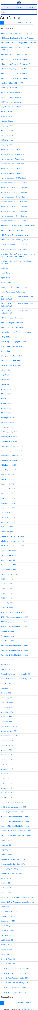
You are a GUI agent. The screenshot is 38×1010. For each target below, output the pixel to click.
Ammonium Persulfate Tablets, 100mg (16, 332)
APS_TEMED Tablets (9, 337)
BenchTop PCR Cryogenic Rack (13, 342)
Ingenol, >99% (6, 840)
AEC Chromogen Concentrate (12, 318)
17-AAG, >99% (6, 389)
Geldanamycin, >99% (9, 726)
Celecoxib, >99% (7, 527)
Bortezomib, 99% (7, 475)
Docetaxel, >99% (7, 631)
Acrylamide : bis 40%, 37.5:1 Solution (14, 221)
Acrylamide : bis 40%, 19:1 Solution (14, 202)
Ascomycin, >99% (7, 418)
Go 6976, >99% (6, 793)
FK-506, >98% (6, 684)
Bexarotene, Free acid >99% (12, 446)
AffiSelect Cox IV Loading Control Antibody (17, 33)
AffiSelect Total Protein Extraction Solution (18, 226)
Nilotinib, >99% (6, 945)
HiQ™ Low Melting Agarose (11, 102)
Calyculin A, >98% (8, 513)
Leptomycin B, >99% (9, 907)
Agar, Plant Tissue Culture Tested (14, 287)
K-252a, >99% (6, 878)
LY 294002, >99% (7, 926)
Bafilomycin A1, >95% (9, 432)
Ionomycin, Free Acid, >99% (11, 874)
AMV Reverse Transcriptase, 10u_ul (14, 235)
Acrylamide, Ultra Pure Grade (12, 150)
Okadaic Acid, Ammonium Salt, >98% (15, 968)
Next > (20, 23)
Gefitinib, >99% (7, 712)
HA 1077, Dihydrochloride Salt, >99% (15, 817)
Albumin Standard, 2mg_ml (12, 230)
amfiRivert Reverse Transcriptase (14, 244)
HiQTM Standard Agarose (11, 93)
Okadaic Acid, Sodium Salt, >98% (13, 987)
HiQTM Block (6, 370)
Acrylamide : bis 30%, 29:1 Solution (14, 183)
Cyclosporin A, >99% (9, 565)
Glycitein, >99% (7, 764)
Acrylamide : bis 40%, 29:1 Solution (14, 207)
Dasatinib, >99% (7, 603)
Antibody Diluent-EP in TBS (12, 88)
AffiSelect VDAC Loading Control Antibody (17, 38)
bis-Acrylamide (7, 351)
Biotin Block (6, 380)
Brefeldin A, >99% (8, 489)
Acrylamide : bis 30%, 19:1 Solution (14, 178)
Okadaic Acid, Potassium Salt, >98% (14, 978)
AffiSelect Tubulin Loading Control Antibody (18, 55)
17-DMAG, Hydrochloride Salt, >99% (15, 612)
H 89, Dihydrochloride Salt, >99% (14, 802)
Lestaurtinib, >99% (8, 916)
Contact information (27, 1009)
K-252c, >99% (6, 888)
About (7, 7)
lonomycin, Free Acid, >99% (11, 869)
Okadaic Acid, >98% (8, 959)
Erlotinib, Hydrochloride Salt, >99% (14, 646)
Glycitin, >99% (6, 779)
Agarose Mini (6, 282)
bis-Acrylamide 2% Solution (11, 346)
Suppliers (19, 7)
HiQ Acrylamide (7, 126)
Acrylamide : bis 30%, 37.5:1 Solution (14, 197)
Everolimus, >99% (8, 660)
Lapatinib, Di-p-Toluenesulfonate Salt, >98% (18, 897)
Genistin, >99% (6, 750)
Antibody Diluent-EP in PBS (12, 83)
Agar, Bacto (5, 268)
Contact (31, 7)
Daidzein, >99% (7, 579)
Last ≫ (28, 23)
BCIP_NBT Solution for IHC (11, 356)
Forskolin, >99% (7, 698)
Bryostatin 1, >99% (8, 503)
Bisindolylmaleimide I (9, 460)
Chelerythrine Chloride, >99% (12, 536)
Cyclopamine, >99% (8, 551)
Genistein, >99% (7, 741)
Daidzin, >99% (6, 593)
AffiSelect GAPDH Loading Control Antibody (18, 43)
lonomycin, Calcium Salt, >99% (13, 859)
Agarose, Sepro (7, 112)
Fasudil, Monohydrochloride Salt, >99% (16, 674)
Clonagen (19, 2)
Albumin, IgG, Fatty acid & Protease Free (16, 59)
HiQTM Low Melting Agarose (12, 107)
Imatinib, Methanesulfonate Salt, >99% (16, 831)
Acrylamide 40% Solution (11, 173)
